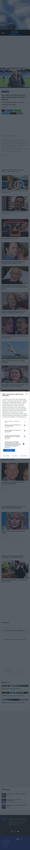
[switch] (24, 425)
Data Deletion (6, 455)
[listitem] (15, 422)
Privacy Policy (23, 455)
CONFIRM (9, 450)
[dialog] (15, 425)
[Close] (27, 394)
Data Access (15, 455)
